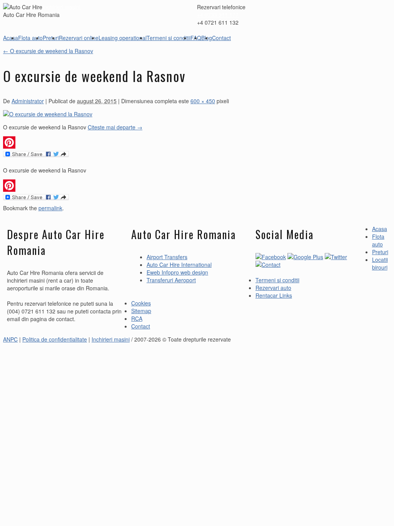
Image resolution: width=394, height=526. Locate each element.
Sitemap (141, 311)
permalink (50, 208)
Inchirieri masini (61, 7)
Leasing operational (122, 38)
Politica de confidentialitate (54, 339)
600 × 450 (202, 101)
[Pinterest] (116, 142)
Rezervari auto (273, 287)
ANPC (10, 339)
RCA (136, 318)
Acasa (10, 38)
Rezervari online (78, 38)
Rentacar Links (273, 295)
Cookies (141, 303)
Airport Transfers (167, 257)
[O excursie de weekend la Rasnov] (47, 114)
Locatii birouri (380, 263)
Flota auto (30, 38)
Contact (221, 38)
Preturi (51, 38)
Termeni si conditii (168, 38)
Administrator (28, 101)
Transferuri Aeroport (171, 280)
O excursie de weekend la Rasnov (48, 51)
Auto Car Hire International (179, 264)
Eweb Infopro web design (177, 272)
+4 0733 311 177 (218, 14)
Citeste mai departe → (115, 127)
